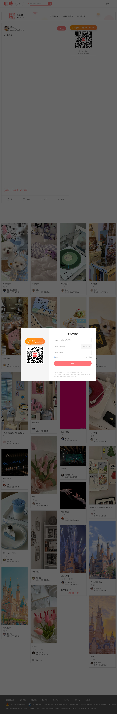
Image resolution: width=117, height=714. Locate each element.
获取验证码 (86, 346)
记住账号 (58, 357)
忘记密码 (89, 357)
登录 (72, 363)
